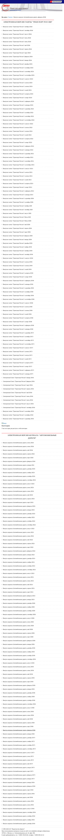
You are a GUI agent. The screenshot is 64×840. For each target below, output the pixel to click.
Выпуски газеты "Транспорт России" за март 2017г (17, 366)
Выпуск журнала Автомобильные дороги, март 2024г (18, 457)
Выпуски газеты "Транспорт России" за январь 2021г (18, 194)
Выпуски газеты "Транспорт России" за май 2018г (17, 314)
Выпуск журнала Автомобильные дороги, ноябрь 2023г (19, 472)
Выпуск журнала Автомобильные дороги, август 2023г (18, 483)
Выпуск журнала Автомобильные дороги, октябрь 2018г (19, 700)
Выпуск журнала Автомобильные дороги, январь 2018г (19, 734)
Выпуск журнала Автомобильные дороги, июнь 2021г (18, 581)
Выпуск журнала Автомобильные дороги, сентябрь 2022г (19, 525)
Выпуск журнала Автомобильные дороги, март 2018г (18, 726)
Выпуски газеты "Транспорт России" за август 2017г (18, 347)
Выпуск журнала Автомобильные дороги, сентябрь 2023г (19, 480)
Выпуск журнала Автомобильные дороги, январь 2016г (19, 782)
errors (60, 837)
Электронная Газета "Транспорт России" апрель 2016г (18, 389)
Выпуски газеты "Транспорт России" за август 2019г (18, 258)
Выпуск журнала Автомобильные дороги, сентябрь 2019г (19, 659)
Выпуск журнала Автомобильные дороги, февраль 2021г (19, 595)
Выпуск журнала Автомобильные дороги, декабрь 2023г (19, 469)
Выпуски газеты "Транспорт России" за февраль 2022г (18, 146)
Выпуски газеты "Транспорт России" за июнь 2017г (18, 351)
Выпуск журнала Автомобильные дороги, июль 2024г (18, 442)
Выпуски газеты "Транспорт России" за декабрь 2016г (18, 418)
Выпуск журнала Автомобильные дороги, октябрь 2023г (19, 476)
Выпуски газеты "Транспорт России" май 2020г (16, 224)
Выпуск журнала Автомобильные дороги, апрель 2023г (19, 498)
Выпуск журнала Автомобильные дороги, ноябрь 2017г (19, 741)
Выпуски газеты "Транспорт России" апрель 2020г (17, 228)
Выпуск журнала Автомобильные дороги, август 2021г (18, 573)
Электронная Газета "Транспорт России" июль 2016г (18, 400)
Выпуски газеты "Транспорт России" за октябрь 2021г (18, 161)
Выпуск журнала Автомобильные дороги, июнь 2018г (18, 715)
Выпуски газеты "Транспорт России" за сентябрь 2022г (18, 120)
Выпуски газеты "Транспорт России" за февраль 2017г (18, 370)
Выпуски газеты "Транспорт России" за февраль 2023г (18, 101)
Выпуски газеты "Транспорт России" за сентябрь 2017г (18, 344)
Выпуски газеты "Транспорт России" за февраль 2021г (18, 191)
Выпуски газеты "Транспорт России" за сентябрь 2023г (18, 75)
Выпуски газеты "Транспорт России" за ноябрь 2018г (18, 291)
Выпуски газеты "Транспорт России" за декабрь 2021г (18, 153)
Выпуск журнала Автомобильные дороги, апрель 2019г (19, 678)
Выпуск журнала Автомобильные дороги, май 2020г (18, 629)
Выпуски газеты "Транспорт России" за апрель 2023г (18, 94)
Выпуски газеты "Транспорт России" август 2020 (17, 213)
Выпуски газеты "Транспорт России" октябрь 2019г (17, 250)
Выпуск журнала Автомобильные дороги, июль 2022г (18, 532)
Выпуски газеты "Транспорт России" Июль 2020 (17, 217)
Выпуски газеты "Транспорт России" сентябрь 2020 (17, 209)
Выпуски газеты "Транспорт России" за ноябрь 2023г (18, 67)
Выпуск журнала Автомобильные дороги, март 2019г (18, 681)
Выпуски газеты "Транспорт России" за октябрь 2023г (18, 71)
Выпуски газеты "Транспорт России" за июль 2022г (17, 127)
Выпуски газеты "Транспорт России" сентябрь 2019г (18, 254)
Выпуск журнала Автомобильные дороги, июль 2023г (18, 487)
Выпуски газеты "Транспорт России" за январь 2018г (18, 329)
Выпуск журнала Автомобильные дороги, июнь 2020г (18, 625)
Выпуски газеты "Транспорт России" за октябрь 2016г (18, 411)
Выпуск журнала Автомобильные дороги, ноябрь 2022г (19, 517)
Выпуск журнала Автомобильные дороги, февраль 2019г (19, 685)
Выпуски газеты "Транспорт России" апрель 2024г (17, 49)
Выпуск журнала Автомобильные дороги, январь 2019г (19, 689)
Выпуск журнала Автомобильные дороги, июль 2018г (18, 711)
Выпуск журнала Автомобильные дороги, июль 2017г (18, 756)
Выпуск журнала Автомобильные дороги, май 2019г (18, 674)
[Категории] (4, 423)
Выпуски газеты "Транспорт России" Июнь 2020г (17, 221)
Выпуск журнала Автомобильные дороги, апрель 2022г (19, 543)
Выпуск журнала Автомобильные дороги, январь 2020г (19, 644)
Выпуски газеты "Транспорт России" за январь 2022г (18, 150)
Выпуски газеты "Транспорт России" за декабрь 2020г (18, 198)
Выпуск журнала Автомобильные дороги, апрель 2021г (19, 588)
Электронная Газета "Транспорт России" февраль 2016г (19, 381)
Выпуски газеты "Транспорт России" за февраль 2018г (18, 325)
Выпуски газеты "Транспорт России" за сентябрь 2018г (18, 299)
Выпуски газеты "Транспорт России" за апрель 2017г (18, 362)
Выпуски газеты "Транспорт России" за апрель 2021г (18, 183)
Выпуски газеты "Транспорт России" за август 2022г (18, 123)
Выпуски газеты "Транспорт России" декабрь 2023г (17, 64)
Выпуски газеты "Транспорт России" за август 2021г (18, 168)
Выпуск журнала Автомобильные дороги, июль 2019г (18, 666)
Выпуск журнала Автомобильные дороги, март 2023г (18, 502)
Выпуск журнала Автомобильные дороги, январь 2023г (19, 510)
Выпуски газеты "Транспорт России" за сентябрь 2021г (18, 165)
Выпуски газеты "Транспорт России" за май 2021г (17, 179)
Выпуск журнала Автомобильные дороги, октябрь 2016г (19, 816)
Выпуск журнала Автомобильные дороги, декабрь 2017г (19, 737)
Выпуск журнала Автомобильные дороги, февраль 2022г (19, 551)
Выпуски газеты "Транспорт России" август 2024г (17, 34)
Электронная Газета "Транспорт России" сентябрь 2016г (19, 407)
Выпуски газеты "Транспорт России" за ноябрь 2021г (18, 157)
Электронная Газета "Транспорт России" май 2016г (17, 392)
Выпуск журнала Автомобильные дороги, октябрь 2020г (19, 610)
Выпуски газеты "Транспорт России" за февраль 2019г (18, 280)
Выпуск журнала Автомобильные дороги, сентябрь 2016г (19, 812)
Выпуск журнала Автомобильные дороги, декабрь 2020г (19, 603)
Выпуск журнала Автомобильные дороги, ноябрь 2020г (19, 607)
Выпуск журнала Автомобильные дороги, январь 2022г (19, 554)
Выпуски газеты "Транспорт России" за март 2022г (17, 142)
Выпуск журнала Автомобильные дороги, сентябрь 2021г (19, 569)
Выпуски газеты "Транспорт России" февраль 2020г (18, 235)
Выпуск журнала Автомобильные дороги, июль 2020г (18, 622)
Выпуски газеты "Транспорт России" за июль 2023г (17, 82)
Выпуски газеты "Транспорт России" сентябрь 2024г (18, 30)
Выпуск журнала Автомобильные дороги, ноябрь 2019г (19, 651)
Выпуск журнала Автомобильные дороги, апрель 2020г (19, 633)
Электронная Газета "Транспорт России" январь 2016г (18, 377)
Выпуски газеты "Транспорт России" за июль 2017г (17, 355)
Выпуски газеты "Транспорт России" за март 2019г (17, 277)
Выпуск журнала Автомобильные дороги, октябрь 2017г (19, 745)
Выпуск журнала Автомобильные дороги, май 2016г (18, 797)
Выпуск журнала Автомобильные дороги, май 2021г (18, 584)
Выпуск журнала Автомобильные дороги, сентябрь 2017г (19, 749)
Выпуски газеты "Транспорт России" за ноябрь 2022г (18, 112)
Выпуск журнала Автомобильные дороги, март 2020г (18, 637)
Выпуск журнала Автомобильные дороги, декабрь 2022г (19, 513)
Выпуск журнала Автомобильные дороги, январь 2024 (18, 465)
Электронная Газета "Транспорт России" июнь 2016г (18, 396)
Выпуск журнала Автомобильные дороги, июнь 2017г (18, 760)
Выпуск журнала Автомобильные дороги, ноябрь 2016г (19, 820)
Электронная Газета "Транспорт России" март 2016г (18, 385)
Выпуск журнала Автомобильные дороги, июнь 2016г (18, 801)
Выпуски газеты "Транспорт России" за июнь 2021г (18, 176)
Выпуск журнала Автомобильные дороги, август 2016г (18, 808)
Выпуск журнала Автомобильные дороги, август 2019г (18, 663)
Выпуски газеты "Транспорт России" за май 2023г (17, 90)
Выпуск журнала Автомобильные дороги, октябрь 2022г (19, 521)
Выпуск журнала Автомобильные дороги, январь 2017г (19, 778)
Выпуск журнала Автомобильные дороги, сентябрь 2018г (19, 704)
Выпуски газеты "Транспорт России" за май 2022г (17, 135)
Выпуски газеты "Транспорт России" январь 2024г (17, 60)
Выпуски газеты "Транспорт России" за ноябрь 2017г (18, 336)
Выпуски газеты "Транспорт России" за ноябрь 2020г (18, 202)
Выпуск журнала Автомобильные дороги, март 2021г (18, 592)
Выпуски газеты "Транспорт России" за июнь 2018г (18, 310)
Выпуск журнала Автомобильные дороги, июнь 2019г (18, 670)
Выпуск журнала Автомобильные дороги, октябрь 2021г (19, 566)
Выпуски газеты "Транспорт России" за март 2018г (17, 321)
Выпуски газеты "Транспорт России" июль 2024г (17, 38)
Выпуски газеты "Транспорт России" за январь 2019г (18, 284)
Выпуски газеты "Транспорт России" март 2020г (17, 232)
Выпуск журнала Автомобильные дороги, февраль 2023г (19, 506)
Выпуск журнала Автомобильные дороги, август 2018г (18, 707)
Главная (10, 17)
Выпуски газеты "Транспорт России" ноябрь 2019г (17, 247)
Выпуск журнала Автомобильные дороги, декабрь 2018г (19, 693)
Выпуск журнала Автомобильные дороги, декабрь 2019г (19, 648)
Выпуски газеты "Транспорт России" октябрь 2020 (17, 206)
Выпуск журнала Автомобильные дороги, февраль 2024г (19, 461)
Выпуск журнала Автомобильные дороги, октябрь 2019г (19, 655)
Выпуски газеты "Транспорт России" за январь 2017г (18, 374)
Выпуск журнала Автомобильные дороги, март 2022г (18, 547)
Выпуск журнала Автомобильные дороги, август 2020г (18, 618)
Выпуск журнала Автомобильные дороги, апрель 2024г (19, 454)
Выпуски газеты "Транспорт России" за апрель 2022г (18, 138)
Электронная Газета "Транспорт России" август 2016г (18, 403)
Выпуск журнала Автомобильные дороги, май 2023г (18, 495)
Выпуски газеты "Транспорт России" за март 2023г (17, 97)
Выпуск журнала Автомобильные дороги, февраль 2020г (19, 640)
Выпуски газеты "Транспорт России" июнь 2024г (17, 41)
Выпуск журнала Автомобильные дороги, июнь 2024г (18, 446)
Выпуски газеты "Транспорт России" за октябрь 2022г (18, 116)
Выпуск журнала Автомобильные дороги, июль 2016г (18, 805)
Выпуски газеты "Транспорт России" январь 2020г (17, 239)
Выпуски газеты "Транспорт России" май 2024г (16, 45)
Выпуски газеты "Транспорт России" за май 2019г (17, 269)
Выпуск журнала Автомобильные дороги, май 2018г (18, 719)
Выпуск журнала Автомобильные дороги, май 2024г (18, 450)
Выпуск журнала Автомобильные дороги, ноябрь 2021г (19, 562)
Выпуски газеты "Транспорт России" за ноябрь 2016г (18, 415)
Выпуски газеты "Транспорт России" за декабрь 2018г (18, 288)
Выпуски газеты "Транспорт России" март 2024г (17, 53)
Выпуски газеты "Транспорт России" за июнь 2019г (18, 265)
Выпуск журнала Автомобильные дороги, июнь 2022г (18, 536)
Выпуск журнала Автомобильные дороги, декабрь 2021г (19, 558)
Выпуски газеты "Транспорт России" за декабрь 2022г (18, 109)
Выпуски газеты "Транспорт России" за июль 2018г (17, 306)
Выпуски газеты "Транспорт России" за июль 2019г (17, 262)
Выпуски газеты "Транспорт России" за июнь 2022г (18, 131)
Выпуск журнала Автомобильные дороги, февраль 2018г (19, 730)
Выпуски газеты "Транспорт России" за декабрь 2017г (18, 333)
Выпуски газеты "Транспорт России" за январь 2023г (18, 105)
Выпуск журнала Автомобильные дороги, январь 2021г (19, 599)
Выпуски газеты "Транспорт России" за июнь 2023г (18, 86)
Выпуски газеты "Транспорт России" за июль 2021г (17, 172)
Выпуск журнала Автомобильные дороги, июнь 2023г (18, 491)
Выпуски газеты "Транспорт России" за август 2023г (18, 79)
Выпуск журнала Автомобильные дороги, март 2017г (18, 771)
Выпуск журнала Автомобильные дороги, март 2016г (18, 790)
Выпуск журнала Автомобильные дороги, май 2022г (18, 539)
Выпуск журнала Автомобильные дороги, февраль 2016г (19, 786)
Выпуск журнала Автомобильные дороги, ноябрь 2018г (19, 696)
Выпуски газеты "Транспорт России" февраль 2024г (18, 56)
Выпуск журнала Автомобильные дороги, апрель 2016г (19, 793)
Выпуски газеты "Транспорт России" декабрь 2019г (17, 243)
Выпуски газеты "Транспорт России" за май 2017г (17, 359)
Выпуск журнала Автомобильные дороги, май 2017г (18, 763)
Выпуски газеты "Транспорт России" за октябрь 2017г (18, 340)
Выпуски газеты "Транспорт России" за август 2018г (18, 303)
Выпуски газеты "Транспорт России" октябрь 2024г (17, 26)
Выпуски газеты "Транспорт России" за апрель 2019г (18, 273)
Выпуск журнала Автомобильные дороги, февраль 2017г (19, 775)
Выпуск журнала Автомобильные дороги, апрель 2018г (19, 722)
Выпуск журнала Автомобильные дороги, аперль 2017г (19, 767)
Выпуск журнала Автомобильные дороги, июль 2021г (18, 577)
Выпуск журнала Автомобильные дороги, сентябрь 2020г (19, 614)
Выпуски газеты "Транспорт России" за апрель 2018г (18, 318)
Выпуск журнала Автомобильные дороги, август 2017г (18, 752)
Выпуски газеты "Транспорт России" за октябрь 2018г (18, 295)
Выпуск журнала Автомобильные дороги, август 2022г (18, 528)
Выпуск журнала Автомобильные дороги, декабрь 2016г (19, 823)
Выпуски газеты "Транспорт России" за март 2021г (17, 187)
